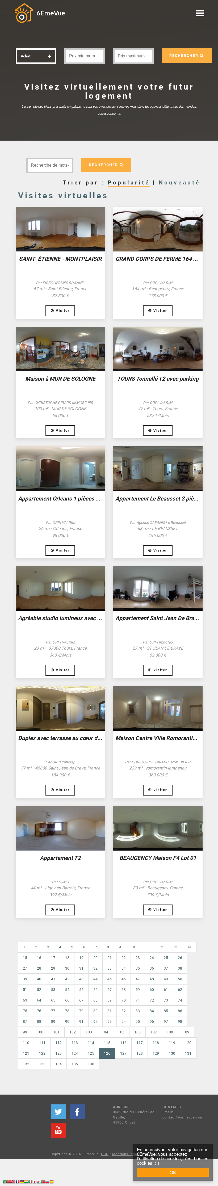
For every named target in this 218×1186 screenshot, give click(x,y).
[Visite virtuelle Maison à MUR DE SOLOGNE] (60, 349)
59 (138, 989)
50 (180, 979)
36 (152, 968)
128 (139, 1053)
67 (81, 1000)
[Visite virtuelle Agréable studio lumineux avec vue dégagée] (60, 588)
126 (109, 1053)
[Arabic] (5, 1182)
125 (91, 1053)
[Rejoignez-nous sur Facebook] (77, 1111)
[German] (22, 1182)
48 (152, 979)
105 (121, 1032)
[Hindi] (26, 1182)
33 (109, 968)
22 (123, 958)
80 (95, 1011)
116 (123, 1043)
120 (188, 1043)
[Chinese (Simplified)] (9, 1182)
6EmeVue (50, 13)
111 (42, 1043)
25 (166, 958)
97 (166, 1021)
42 (67, 979)
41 (53, 979)
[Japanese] (34, 1182)
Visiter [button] (62, 311)
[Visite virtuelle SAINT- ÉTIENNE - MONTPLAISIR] (60, 229)
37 (166, 968)
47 (138, 979)
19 (81, 958)
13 (175, 947)
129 (156, 1053)
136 (91, 1064)
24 (152, 958)
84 (152, 1011)
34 (123, 968)
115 (107, 1043)
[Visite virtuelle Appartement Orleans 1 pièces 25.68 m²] (60, 468)
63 (25, 1000)
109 (186, 1032)
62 (180, 989)
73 (166, 1000)
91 (81, 1021)
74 (180, 1000)
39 (25, 979)
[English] (13, 1182)
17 (53, 958)
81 (109, 1011)
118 (156, 1043)
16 (39, 958)
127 (123, 1053)
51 (25, 989)
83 (138, 1011)
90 (67, 1021)
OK (173, 1172)
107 (153, 1032)
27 (25, 968)
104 (105, 1032)
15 (25, 958)
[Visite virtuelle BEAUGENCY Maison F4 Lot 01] (158, 828)
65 (53, 1000)
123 (58, 1053)
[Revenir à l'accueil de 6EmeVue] (24, 13)
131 (188, 1053)
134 (58, 1064)
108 (170, 1032)
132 (26, 1064)
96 (152, 1021)
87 (25, 1021)
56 (95, 989)
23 (138, 958)
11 (147, 947)
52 (39, 989)
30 (67, 968)
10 (133, 947)
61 (166, 989)
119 (172, 1043)
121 (26, 1053)
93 (109, 1021)
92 (95, 1021)
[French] (17, 1182)
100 (40, 1032)
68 (95, 1000)
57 (109, 989)
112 (58, 1043)
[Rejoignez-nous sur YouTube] (58, 1130)
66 (67, 1000)
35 (138, 968)
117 (139, 1043)
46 (123, 979)
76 (39, 1011)
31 (81, 968)
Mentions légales (127, 1154)
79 (81, 1011)
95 (138, 1021)
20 (95, 958)
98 (180, 1021)
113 (75, 1043)
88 (39, 1021)
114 (91, 1043)
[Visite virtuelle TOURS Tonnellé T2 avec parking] (158, 349)
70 (123, 1000)
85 (166, 1011)
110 (26, 1043)
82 (123, 1011)
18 (67, 958)
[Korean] (39, 1182)
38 (180, 968)
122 (42, 1053)
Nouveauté (179, 182)
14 (189, 947)
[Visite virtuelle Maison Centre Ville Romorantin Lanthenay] (158, 708)
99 (25, 1032)
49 (166, 979)
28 (39, 968)
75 (25, 1011)
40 (39, 979)
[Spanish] (51, 1182)
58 (123, 989)
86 (180, 1011)
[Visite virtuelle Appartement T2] (60, 828)
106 (137, 1032)
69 (109, 1000)
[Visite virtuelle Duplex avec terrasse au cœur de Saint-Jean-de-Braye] (60, 708)
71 (138, 1000)
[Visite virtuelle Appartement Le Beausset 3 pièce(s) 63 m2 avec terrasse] (158, 468)
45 (109, 979)
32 (95, 968)
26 (180, 958)
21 (109, 958)
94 (123, 1021)
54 (67, 989)
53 (53, 989)
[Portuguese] (43, 1182)
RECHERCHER (184, 55)
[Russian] (47, 1182)
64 (39, 1000)
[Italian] (30, 1182)
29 (53, 968)
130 (172, 1053)
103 (89, 1032)
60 (152, 989)
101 (56, 1032)
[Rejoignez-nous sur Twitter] (58, 1111)
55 (81, 989)
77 (53, 1011)
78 (67, 1011)
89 (53, 1021)
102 (72, 1032)
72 (152, 1000)
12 (161, 947)
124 (75, 1053)
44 (95, 979)
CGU (104, 1154)
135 (75, 1064)
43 (81, 979)
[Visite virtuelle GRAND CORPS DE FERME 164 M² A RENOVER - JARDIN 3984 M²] (158, 229)
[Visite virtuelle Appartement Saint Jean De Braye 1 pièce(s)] (158, 588)
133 (42, 1064)
